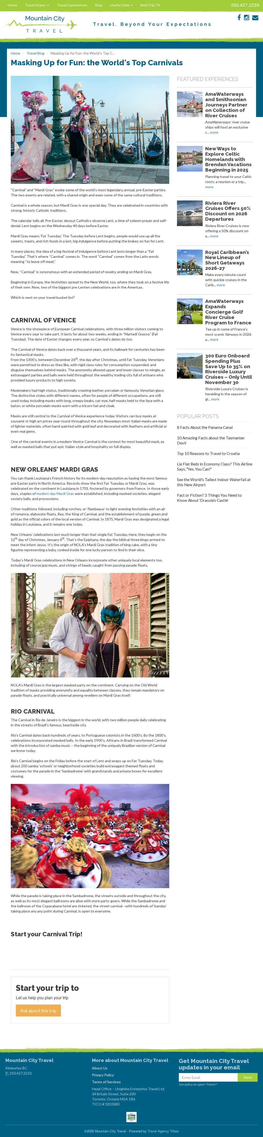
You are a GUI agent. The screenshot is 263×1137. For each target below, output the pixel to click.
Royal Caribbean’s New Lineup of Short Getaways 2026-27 (227, 260)
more (214, 132)
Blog (98, 5)
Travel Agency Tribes (163, 1131)
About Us (99, 1068)
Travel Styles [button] (35, 5)
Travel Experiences (72, 5)
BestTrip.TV (150, 5)
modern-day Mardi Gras (55, 493)
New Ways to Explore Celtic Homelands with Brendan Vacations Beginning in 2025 (228, 159)
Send (248, 1077)
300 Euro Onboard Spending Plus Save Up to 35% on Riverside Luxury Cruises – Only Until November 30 (228, 369)
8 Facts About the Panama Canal (205, 427)
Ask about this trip (38, 1010)
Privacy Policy (103, 1075)
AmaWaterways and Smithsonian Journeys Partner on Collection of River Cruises (226, 104)
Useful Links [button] (120, 5)
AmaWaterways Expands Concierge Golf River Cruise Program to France (228, 311)
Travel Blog (35, 53)
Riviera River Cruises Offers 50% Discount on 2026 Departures (228, 211)
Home (12, 5)
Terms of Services (106, 1082)
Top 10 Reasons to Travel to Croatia (208, 453)
